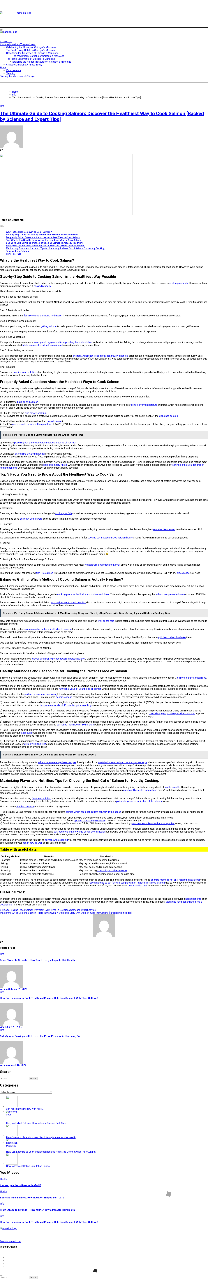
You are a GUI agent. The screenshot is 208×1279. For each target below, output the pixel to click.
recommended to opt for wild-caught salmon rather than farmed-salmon (127, 882)
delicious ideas (64, 697)
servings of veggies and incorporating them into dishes (63, 342)
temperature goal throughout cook (102, 564)
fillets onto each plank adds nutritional (42, 345)
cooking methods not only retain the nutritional (175, 879)
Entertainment (13, 70)
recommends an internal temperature (31, 424)
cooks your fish (63, 513)
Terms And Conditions (18, 1269)
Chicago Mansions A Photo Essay (24, 64)
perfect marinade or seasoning (41, 694)
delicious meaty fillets (55, 464)
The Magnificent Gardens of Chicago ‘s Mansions (38, 56)
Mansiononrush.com (10, 1241)
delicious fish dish (137, 885)
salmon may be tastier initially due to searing (48, 629)
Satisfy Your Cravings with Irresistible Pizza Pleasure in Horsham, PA (40, 1036)
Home (9, 1257)
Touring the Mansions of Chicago (17, 76)
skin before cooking (35, 413)
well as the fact (106, 620)
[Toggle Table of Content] (2, 226)
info (2, 105)
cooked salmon (54, 421)
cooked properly (42, 286)
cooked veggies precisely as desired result (172, 713)
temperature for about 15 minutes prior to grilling (66, 705)
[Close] (1, 1275)
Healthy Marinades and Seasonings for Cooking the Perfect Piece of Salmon (45, 245)
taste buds (26, 732)
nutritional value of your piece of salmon (80, 688)
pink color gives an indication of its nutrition (139, 801)
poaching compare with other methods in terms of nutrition (45, 442)
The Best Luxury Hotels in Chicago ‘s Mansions (31, 50)
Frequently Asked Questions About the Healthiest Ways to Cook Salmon (43, 237)
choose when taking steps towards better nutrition (58, 658)
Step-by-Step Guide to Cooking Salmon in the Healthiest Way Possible (42, 234)
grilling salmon (48, 326)
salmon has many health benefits (68, 602)
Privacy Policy (13, 1260)
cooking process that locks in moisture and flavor (83, 594)
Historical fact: (13, 254)
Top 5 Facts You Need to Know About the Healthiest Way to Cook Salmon (43, 240)
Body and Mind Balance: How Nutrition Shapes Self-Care (32, 1197)
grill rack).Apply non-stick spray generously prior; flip (100, 355)
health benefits (172, 787)
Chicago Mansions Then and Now (17, 44)
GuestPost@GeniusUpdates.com (151, 1252)
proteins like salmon (164, 529)
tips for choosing (25, 806)
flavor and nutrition (41, 798)
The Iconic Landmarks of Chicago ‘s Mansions (30, 58)
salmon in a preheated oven (170, 594)
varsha (4, 989)
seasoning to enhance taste (112, 870)
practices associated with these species (153, 823)
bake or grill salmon (27, 401)
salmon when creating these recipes (57, 762)
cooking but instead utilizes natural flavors (110, 537)
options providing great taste (89, 820)
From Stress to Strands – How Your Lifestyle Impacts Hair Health (37, 960)
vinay (3, 1027)
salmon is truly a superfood (191, 677)
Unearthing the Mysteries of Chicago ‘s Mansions (32, 53)
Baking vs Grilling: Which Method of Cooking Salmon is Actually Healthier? (44, 243)
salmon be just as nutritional (30, 453)
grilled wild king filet (35, 744)
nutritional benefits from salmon (140, 790)
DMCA (9, 1266)
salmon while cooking (56, 839)
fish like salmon (44, 573)
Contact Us (6, 41)
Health (3, 1179)
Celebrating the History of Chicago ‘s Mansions (31, 47)
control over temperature (144, 404)
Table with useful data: (17, 251)
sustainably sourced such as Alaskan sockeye (122, 762)
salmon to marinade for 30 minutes (75, 724)
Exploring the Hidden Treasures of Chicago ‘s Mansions (41, 61)
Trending (10, 73)
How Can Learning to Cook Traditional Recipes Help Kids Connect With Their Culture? (49, 998)
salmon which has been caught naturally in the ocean (93, 811)
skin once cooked (168, 416)
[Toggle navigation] (1, 29)
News (3, 67)
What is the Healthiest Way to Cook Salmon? (29, 232)
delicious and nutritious (25, 372)
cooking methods (178, 283)
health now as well (32, 842)
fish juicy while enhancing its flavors (42, 315)
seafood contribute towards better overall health (79, 831)
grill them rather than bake (172, 637)
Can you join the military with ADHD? (20, 1185)
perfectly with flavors (31, 518)
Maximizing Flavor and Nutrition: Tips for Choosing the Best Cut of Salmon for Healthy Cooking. (55, 248)
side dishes (183, 573)
